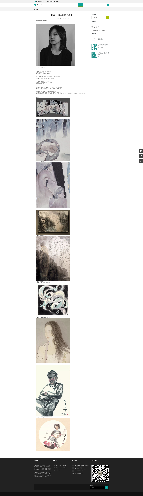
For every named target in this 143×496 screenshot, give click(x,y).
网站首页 (63, 4)
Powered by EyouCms (68, 493)
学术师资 (80, 4)
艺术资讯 (92, 4)
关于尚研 (68, 4)
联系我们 (103, 4)
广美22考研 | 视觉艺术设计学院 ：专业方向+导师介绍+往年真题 (103, 53)
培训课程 (74, 4)
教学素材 (97, 4)
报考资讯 (86, 4)
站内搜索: (91, 485)
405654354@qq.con (40, 1)
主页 (100, 9)
